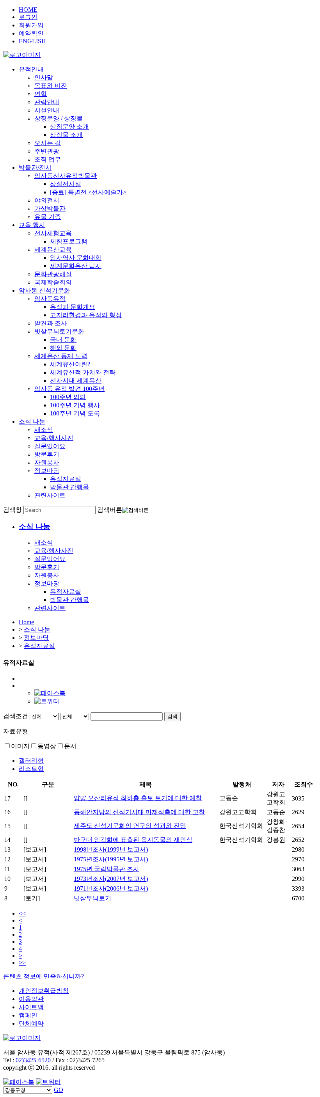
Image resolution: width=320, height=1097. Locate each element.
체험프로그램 (68, 241)
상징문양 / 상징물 (58, 118)
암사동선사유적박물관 (65, 175)
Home (26, 622)
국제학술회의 (53, 282)
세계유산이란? (70, 364)
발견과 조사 (50, 323)
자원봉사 (46, 462)
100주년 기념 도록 (75, 413)
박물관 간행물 (69, 487)
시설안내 (46, 110)
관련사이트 (50, 495)
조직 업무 (47, 159)
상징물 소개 (66, 134)
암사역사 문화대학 (75, 257)
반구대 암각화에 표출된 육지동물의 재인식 (133, 839)
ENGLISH (32, 41)
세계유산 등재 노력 (60, 356)
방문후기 (46, 454)
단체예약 (31, 1023)
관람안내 (46, 102)
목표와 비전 (50, 85)
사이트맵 (31, 1007)
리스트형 (31, 768)
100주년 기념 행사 (75, 405)
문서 (70, 746)
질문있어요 (50, 446)
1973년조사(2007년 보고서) (111, 878)
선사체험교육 (53, 233)
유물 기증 (47, 216)
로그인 (28, 17)
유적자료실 (65, 479)
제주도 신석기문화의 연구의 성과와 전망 (130, 825)
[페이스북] (50, 693)
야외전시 (46, 200)
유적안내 (31, 69)
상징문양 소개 (69, 126)
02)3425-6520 (33, 1060)
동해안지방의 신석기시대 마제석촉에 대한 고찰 (139, 812)
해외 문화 (63, 347)
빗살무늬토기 (92, 898)
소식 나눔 (32, 421)
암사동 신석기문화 (44, 290)
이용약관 (31, 999)
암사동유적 (50, 298)
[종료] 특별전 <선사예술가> (88, 192)
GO (58, 1089)
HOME (28, 9)
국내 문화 (63, 339)
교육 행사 (32, 225)
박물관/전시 (35, 167)
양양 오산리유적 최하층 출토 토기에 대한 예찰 (138, 798)
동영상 (46, 746)
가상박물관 (50, 208)
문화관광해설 (53, 274)
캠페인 (28, 1015)
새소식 (43, 429)
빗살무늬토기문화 (59, 331)
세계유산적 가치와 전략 (83, 372)
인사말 (43, 77)
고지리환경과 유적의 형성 (86, 315)
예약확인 (31, 33)
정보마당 (46, 470)
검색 (172, 716)
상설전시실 (65, 184)
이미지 (20, 746)
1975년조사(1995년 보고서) (111, 859)
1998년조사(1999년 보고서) (111, 849)
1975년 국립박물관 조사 (106, 869)
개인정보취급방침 (44, 990)
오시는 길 (47, 143)
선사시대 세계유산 (75, 380)
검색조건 (15, 716)
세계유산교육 (53, 249)
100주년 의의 (68, 397)
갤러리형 (31, 760)
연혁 (40, 94)
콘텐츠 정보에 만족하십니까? (43, 976)
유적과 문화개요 (72, 307)
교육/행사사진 (53, 438)
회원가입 (31, 25)
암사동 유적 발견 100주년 (69, 388)
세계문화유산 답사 (75, 266)
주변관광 (46, 151)
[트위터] (46, 701)
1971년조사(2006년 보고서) (111, 888)
